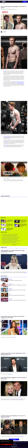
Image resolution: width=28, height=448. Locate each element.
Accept (6, 444)
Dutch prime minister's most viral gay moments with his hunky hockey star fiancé (23, 225)
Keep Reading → (14, 337)
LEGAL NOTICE (14, 443)
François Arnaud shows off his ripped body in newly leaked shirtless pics (13, 354)
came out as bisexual (20, 82)
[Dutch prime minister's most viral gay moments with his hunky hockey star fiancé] (17, 225)
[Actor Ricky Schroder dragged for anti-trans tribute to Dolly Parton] (14, 388)
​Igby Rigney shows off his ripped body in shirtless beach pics (17, 300)
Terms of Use (7, 441)
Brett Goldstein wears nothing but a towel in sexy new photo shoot (10, 225)
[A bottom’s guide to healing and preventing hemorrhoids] (4, 294)
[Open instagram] (16, 444)
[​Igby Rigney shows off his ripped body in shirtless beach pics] (4, 299)
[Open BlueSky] (13, 444)
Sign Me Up (24, 1)
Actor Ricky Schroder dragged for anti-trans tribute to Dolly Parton (13, 378)
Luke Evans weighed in (20, 83)
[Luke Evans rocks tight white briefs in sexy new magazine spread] (3, 229)
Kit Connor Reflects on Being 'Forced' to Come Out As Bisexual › (10, 234)
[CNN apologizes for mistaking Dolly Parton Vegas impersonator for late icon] (14, 261)
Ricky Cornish (3, 418)
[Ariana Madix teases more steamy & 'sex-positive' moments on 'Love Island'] (14, 327)
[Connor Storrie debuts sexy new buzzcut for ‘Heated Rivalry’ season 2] (4, 289)
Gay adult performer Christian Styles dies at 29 (15, 280)
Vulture (13, 84)
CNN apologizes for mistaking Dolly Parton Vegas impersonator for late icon (13, 251)
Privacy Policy (2, 441)
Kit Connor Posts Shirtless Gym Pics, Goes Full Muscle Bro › (9, 235)
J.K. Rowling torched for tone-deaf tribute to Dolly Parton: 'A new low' (10, 221)
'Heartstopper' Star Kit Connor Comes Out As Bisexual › (9, 242)
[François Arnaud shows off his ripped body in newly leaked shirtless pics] (14, 364)
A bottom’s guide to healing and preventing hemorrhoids (17, 295)
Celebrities (4, 3)
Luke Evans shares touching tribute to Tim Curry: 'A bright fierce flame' (13, 416)
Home (1, 3)
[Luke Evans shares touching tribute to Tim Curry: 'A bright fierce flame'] (14, 426)
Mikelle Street (4, 31)
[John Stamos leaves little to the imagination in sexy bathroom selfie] (4, 284)
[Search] (21, 1)
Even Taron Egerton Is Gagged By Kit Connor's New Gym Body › (10, 238)
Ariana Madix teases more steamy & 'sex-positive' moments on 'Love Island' (12, 317)
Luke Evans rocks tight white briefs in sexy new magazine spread (10, 229)
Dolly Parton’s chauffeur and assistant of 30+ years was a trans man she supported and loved (23, 221)
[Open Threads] (14, 444)
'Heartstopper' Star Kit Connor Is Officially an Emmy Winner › (10, 239)
